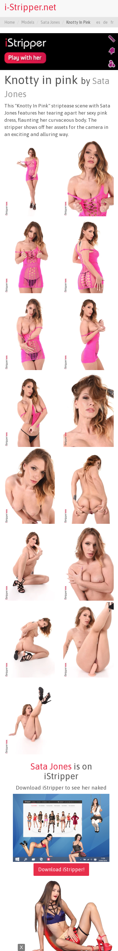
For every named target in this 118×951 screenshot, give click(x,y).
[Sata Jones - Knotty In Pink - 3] (29, 255)
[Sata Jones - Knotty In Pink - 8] (88, 409)
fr (112, 22)
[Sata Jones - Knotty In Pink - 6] (88, 332)
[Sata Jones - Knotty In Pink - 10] (88, 486)
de (105, 22)
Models (27, 22)
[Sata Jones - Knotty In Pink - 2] (88, 178)
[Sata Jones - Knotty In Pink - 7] (29, 409)
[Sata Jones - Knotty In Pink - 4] (88, 255)
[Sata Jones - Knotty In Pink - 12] (88, 562)
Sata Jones (50, 22)
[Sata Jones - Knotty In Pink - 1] (29, 178)
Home (9, 22)
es (98, 22)
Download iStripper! (61, 869)
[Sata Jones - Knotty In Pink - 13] (29, 639)
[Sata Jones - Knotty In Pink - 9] (29, 486)
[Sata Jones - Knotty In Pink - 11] (29, 562)
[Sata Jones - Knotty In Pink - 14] (88, 639)
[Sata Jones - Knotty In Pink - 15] (29, 716)
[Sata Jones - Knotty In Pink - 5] (29, 332)
